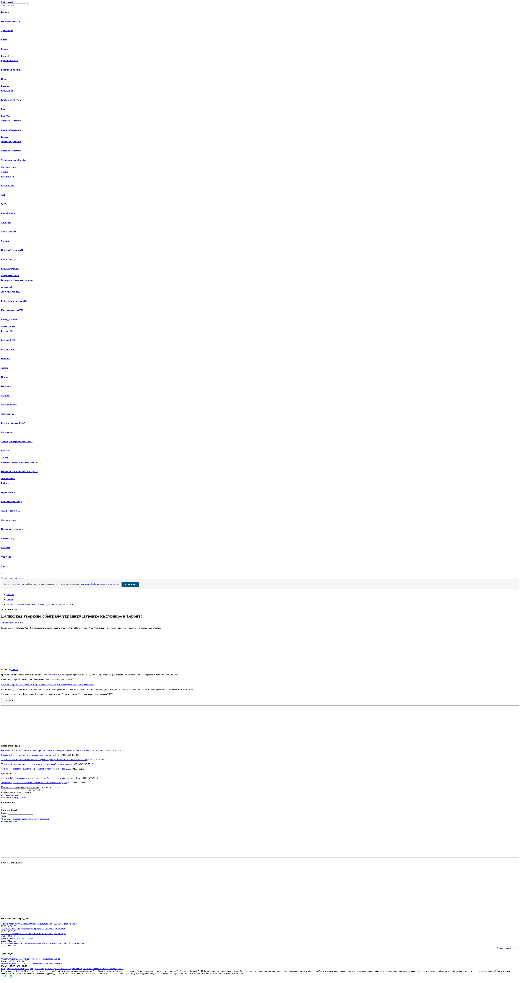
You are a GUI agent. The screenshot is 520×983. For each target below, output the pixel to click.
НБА (3, 79)
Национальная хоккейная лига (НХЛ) (19, 471)
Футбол (5, 326)
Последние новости (10, 21)
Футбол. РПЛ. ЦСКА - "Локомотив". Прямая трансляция (35, 964)
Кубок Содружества (11, 100)
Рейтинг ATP (7, 176)
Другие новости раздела (508, 948)
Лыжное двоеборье (10, 511)
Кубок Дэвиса (8, 259)
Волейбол (5, 116)
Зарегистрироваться (39, 819)
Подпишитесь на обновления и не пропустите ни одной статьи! (30, 787)
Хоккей (4, 458)
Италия (5, 377)
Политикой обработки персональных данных (100, 584)
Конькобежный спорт (11, 501)
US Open (5, 241)
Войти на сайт (7, 2)
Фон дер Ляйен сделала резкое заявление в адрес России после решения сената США (40, 778)
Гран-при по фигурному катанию (17, 280)
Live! (12, 326)
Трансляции (7, 30)
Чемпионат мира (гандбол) (14, 160)
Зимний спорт (8, 478)
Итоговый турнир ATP (12, 250)
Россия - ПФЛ (8, 349)
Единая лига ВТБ (9, 60)
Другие (4, 566)
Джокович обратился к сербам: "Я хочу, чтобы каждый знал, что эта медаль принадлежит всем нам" (47, 684)
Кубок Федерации (10, 268)
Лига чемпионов (9, 405)
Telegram (29, 968)
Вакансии (39, 968)
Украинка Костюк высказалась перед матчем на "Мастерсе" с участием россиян (38, 764)
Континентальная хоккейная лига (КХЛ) (21, 462)
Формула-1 (6, 287)
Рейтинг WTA (8, 185)
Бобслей (5, 483)
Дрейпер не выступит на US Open (17, 938)
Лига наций (6, 432)
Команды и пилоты (10, 319)
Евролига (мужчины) (11, 70)
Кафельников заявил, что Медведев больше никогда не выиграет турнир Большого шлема (42, 943)
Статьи (4, 49)
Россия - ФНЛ (8, 340)
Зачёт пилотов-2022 (10, 292)
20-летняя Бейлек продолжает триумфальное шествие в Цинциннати (33, 929)
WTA (3, 204)
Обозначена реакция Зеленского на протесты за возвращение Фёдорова (34, 782)
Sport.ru (14, 669)
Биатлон (5, 86)
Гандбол (5, 137)
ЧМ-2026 (5, 451)
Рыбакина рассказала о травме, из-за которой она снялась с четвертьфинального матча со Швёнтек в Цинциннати (54, 750)
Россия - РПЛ (7, 331)
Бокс (3, 109)
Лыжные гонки (8, 167)
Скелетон (5, 547)
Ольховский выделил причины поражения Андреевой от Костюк (31, 755)
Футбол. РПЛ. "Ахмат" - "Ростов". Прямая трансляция (34, 959)
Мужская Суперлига (11, 121)
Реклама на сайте (63, 968)
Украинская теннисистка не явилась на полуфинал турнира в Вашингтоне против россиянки (44, 759)
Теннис (4, 172)
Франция (5, 395)
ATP (3, 195)
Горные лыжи (8, 492)
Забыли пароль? (21, 819)
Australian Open (8, 232)
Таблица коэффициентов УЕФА (16, 441)
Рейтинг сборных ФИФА (13, 423)
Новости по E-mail (15, 968)
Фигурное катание (10, 275)
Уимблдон (6, 222)
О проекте (77, 968)
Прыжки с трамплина (12, 529)
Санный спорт (8, 538)
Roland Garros (8, 213)
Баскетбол (6, 56)
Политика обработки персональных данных (103, 968)
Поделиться (8, 700)
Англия (4, 368)
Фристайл (6, 557)
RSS (3, 968)
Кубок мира (7, 90)
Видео (4, 40)
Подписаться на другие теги (14, 797)
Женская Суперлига (11, 130)
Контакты (49, 968)
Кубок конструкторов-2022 (14, 301)
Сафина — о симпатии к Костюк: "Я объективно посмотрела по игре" (33, 769)
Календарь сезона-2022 (12, 310)
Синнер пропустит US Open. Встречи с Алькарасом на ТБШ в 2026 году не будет (39, 924)
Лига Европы (7, 414)
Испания (5, 358)
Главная (5, 12)
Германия (6, 386)
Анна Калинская (15, 623)
